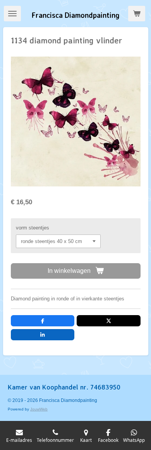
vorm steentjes (32, 228)
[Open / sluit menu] (12, 13)
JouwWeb (39, 409)
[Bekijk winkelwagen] (136, 13)
